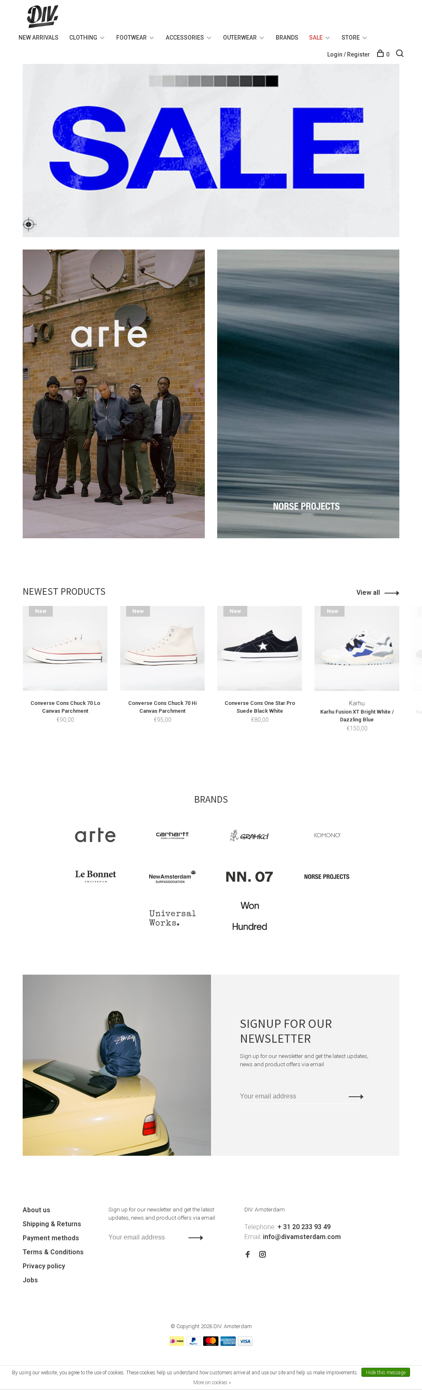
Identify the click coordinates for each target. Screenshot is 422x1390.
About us (36, 1210)
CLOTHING (83, 37)
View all (368, 592)
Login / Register (348, 54)
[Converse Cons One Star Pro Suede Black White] (259, 648)
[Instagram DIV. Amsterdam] (262, 1255)
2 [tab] (221, 755)
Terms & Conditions (53, 1252)
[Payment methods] (176, 1344)
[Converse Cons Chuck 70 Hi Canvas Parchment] (162, 648)
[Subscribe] (353, 1096)
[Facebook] (247, 1255)
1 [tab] (206, 755)
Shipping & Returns (52, 1224)
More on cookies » (212, 1382)
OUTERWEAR (240, 37)
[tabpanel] (65, 676)
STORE (351, 37)
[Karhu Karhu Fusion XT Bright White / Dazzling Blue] (356, 648)
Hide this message (386, 1373)
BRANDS (287, 37)
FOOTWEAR (131, 37)
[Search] (401, 54)
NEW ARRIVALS (39, 37)
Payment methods (51, 1238)
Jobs (30, 1280)
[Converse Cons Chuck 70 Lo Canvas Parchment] (65, 648)
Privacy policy (44, 1266)
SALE (316, 37)
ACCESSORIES (185, 37)
